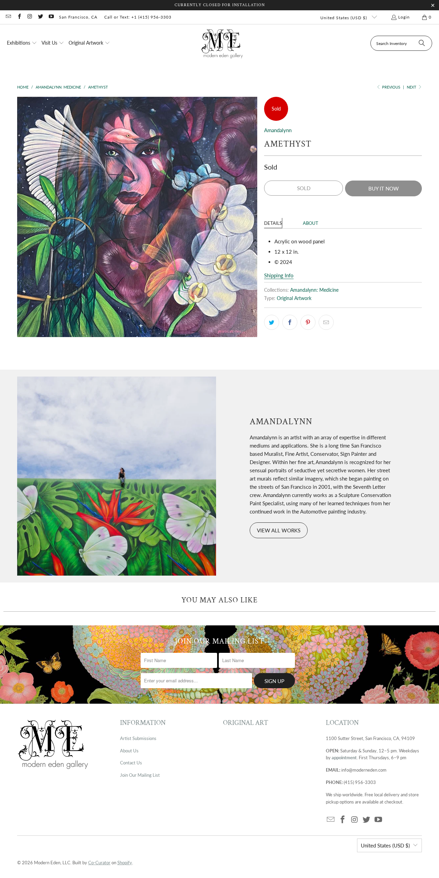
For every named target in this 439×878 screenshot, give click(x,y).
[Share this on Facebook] (289, 322)
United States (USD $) (344, 17)
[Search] (422, 43)
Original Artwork (294, 298)
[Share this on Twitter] (271, 322)
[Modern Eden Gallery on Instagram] (30, 17)
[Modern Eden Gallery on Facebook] (19, 17)
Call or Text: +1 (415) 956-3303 (137, 17)
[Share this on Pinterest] (308, 322)
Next (412, 87)
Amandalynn (278, 130)
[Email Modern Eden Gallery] (8, 17)
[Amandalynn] (116, 476)
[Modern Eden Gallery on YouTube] (51, 17)
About (310, 223)
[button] (22, 43)
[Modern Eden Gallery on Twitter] (40, 17)
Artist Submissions (138, 738)
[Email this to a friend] (326, 322)
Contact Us (131, 762)
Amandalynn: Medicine (314, 290)
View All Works (278, 530)
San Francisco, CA (78, 17)
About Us (129, 750)
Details (273, 223)
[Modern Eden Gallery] (222, 43)
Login (404, 17)
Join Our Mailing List (140, 775)
